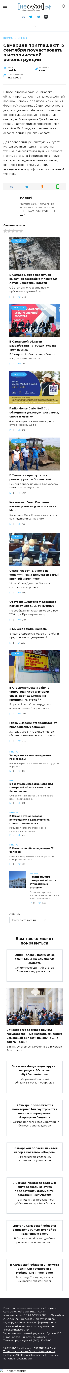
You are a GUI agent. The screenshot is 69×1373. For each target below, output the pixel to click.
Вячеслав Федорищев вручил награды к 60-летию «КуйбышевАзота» (34, 1070)
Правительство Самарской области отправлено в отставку (42, 882)
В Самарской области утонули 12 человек (31, 850)
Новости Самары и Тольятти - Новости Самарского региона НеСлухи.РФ (29, 1351)
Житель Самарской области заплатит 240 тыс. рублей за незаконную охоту (34, 1229)
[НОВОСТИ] (34, 268)
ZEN (22, 214)
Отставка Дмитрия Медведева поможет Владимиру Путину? (32, 603)
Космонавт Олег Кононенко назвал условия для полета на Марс (32, 506)
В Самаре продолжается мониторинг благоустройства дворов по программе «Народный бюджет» (34, 1111)
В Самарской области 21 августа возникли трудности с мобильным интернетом (34, 1268)
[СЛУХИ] (34, 564)
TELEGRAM (27, 211)
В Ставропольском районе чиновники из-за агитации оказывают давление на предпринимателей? (29, 693)
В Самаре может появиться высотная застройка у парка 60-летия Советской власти (33, 279)
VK (38, 211)
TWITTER (47, 211)
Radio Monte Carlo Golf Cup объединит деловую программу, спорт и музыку (34, 412)
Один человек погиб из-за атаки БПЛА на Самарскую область (35, 959)
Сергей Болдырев (33, 1355)
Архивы (14, 913)
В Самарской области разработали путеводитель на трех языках (32, 345)
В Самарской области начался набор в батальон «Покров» (35, 1150)
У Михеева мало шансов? (28, 629)
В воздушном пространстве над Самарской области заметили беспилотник (31, 787)
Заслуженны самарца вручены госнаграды (30, 757)
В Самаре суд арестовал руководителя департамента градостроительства (29, 820)
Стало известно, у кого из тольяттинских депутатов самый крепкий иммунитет (34, 574)
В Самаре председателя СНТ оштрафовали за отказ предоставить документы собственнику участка (35, 1189)
